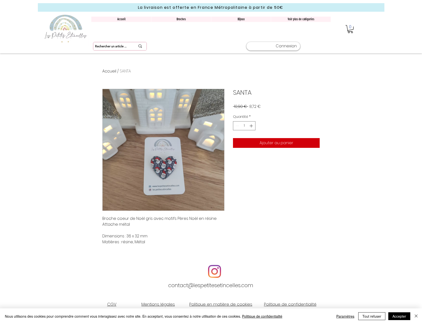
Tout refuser (371, 316)
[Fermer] (416, 316)
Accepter (399, 316)
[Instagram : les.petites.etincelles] (214, 271)
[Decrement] (237, 126)
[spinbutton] (244, 126)
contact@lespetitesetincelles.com (210, 285)
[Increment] (252, 126)
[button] (350, 29)
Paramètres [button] (345, 316)
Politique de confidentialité (262, 316)
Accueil (109, 71)
